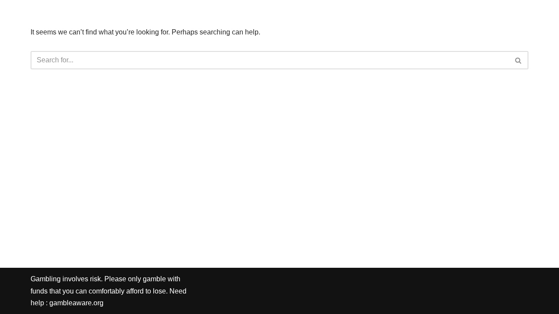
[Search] (518, 60)
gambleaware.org (76, 303)
